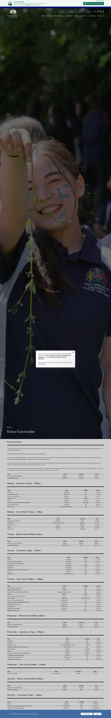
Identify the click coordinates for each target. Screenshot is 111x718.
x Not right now (100, 1)
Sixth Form (84, 16)
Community (92, 16)
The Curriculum (58, 16)
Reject (97, 713)
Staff (80, 11)
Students (71, 11)
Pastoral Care (69, 16)
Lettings (88, 11)
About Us (49, 16)
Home (43, 16)
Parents (62, 11)
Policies (77, 16)
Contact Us (100, 16)
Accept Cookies (86, 713)
